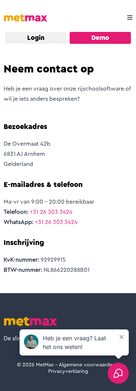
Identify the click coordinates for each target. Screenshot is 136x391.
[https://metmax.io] (26, 17)
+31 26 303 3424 (51, 212)
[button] (128, 17)
